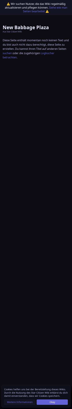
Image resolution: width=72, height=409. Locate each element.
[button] (19, 402)
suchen (7, 53)
